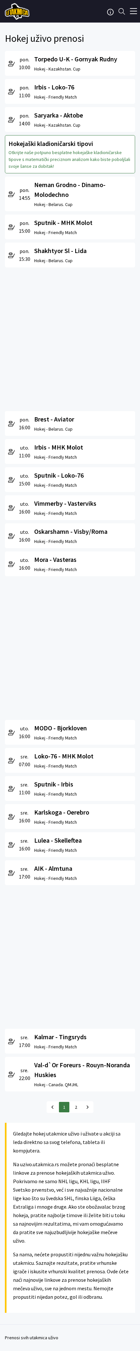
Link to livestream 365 (18, 11)
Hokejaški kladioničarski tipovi (50, 143)
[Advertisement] (70, 337)
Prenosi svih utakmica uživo (31, 1338)
